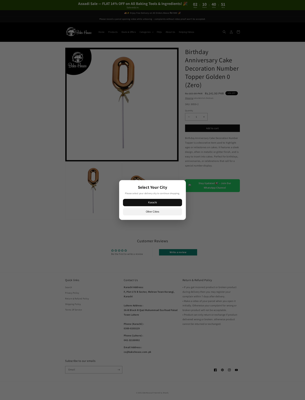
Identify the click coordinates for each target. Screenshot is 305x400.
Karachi (152, 202)
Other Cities (152, 211)
